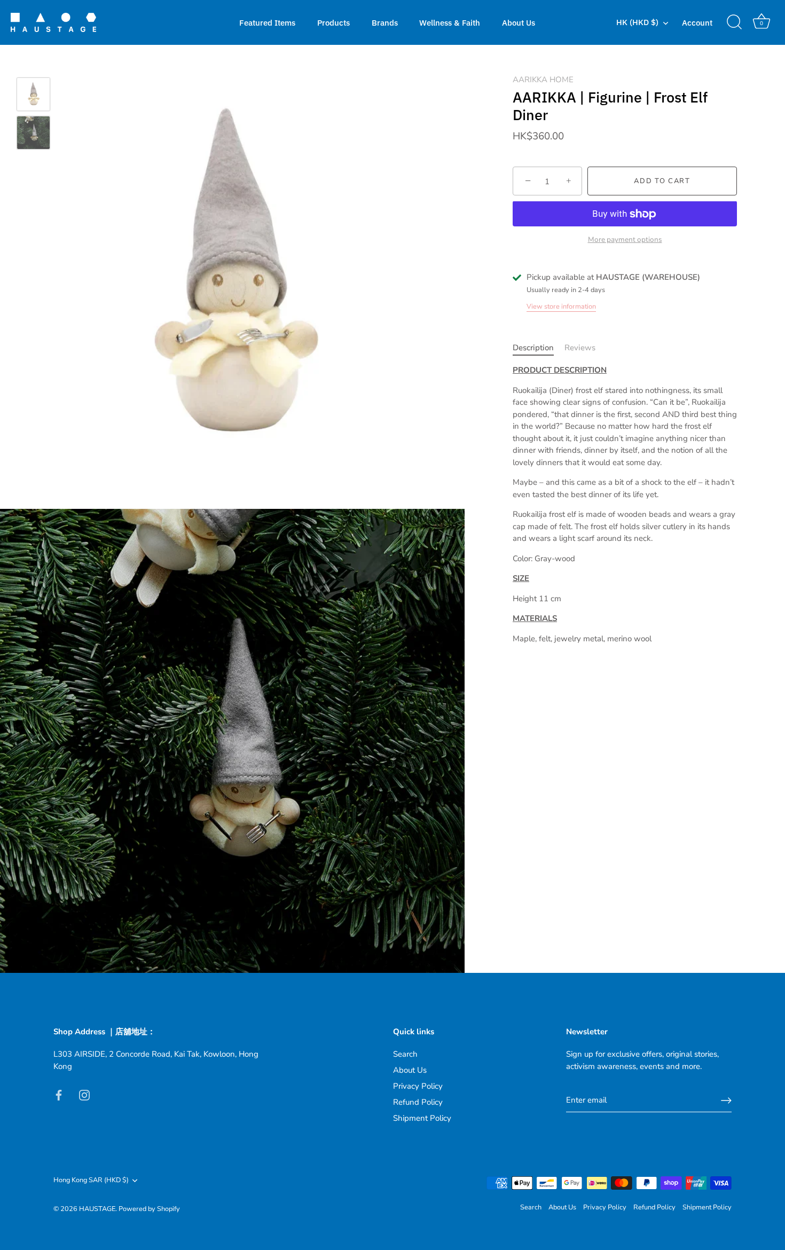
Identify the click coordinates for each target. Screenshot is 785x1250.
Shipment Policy (422, 1118)
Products (333, 22)
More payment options (625, 239)
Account (697, 22)
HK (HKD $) (637, 22)
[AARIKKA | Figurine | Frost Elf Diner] (33, 94)
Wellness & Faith (449, 22)
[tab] (538, 348)
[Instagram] (84, 1094)
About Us (518, 22)
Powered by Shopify (149, 1209)
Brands (385, 22)
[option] (33, 96)
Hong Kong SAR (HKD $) (91, 1180)
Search (405, 1054)
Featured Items (267, 22)
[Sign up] (726, 1100)
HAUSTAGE (97, 1209)
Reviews (579, 347)
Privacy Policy (418, 1086)
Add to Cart (662, 181)
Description (533, 347)
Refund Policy (418, 1102)
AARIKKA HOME (543, 79)
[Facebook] (58, 1094)
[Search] (734, 22)
